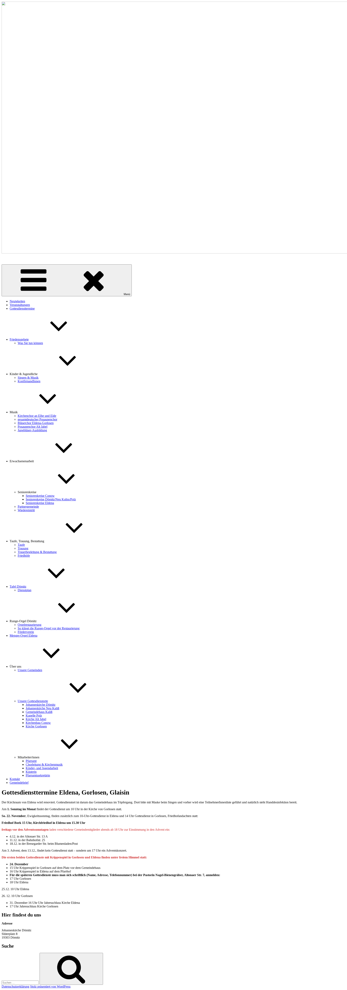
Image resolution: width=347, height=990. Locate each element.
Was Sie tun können (30, 343)
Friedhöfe (24, 555)
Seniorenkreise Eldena (40, 503)
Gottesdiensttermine (22, 308)
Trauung (23, 548)
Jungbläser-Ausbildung (32, 430)
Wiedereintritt (26, 510)
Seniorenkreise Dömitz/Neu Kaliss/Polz (51, 499)
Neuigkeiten (17, 301)
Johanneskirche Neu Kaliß (42, 708)
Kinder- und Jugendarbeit (42, 768)
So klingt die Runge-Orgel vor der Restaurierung (49, 628)
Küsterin (31, 771)
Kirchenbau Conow (38, 722)
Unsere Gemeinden (30, 670)
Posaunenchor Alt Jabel (32, 426)
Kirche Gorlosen (36, 726)
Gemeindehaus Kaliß (39, 712)
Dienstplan (24, 590)
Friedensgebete (19, 339)
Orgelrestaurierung (29, 624)
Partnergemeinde (28, 506)
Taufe (21, 544)
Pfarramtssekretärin (38, 775)
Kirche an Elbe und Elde (17, 259)
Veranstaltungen (20, 305)
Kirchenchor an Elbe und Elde (37, 415)
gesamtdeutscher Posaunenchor (37, 419)
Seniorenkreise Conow (40, 495)
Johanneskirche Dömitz (40, 704)
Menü (127, 294)
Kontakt (15, 779)
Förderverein (26, 632)
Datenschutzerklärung (15, 986)
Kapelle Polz (34, 715)
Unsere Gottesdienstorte (33, 701)
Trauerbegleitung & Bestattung (37, 552)
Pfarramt (31, 761)
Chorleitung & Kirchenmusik (44, 764)
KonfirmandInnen (29, 381)
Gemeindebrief (19, 782)
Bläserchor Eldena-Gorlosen (36, 423)
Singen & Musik (28, 377)
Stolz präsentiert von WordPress (50, 986)
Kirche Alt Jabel (36, 719)
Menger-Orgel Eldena (23, 635)
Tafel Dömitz (18, 586)
